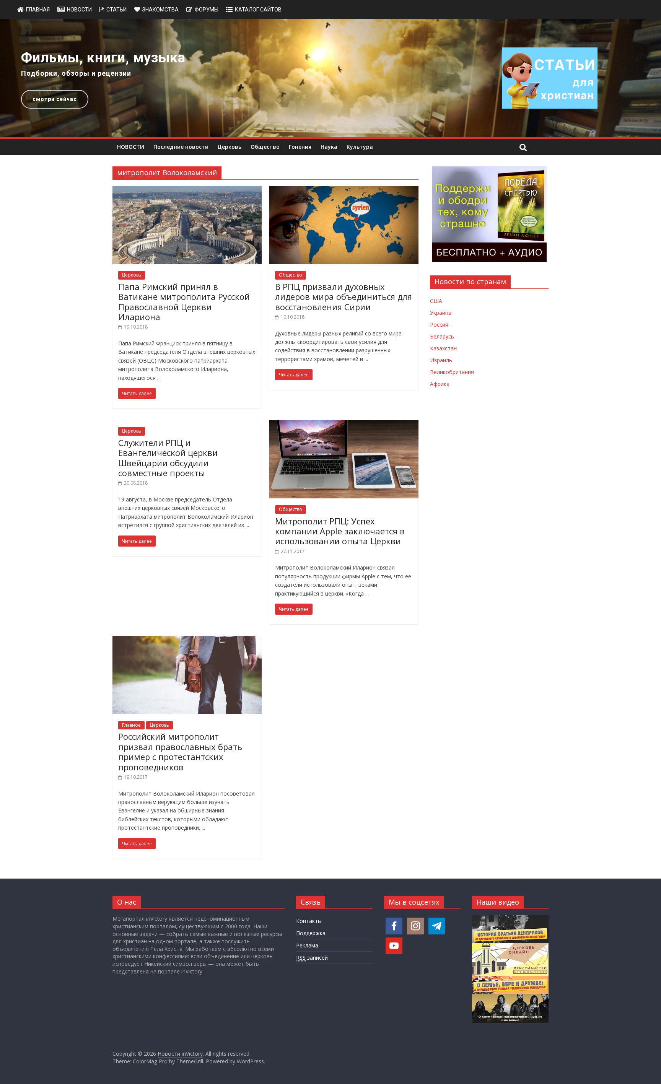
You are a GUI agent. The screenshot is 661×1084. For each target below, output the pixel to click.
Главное (131, 725)
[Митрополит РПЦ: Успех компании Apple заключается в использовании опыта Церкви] (343, 424)
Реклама (307, 945)
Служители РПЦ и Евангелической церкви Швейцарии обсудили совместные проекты (168, 458)
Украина (440, 312)
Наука (329, 146)
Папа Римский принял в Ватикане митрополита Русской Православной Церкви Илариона (184, 301)
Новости (79, 10)
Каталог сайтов (258, 10)
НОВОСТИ (130, 146)
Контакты (309, 920)
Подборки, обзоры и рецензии (76, 73)
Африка (439, 383)
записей (312, 957)
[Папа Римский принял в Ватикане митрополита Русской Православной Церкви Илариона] (187, 190)
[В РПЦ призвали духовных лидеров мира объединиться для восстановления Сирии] (343, 190)
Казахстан (443, 348)
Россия (439, 324)
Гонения (300, 146)
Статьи (116, 10)
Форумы (206, 10)
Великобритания (452, 372)
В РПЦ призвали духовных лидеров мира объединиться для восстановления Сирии (343, 297)
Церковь (229, 146)
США (436, 300)
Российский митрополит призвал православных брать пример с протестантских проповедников (180, 751)
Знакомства (160, 10)
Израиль (441, 360)
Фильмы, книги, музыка (103, 58)
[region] (330, 78)
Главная (38, 10)
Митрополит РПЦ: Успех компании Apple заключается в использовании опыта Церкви (340, 531)
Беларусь (442, 336)
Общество (265, 146)
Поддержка (311, 933)
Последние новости (180, 146)
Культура (360, 146)
